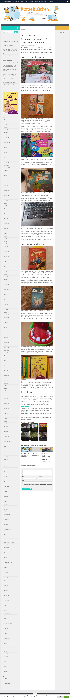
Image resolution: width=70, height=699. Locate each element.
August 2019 (6, 291)
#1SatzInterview (6, 466)
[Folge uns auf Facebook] (17, 28)
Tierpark (5, 651)
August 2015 (6, 413)
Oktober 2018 (6, 317)
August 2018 (6, 322)
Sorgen (5, 641)
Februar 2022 (6, 215)
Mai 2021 (5, 238)
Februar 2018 (6, 337)
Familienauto (6, 511)
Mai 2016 (5, 390)
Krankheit (5, 567)
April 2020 (5, 271)
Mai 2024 (5, 152)
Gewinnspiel (31, 1)
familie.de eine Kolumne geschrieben (29, 411)
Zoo (4, 668)
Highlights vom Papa (43, 1)
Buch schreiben (25, 27)
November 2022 (6, 193)
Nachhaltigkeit (6, 600)
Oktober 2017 (6, 347)
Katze (5, 539)
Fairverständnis (6, 509)
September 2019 (7, 289)
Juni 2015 (5, 418)
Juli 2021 (5, 233)
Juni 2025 (5, 119)
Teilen (5, 648)
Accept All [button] (66, 696)
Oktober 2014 (6, 438)
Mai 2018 (5, 329)
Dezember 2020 (6, 251)
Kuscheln (5, 570)
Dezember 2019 (6, 281)
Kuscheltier (6, 572)
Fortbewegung (6, 519)
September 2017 (7, 350)
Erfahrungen (6, 496)
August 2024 (6, 144)
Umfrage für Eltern (25, 406)
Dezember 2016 (6, 373)
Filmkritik (5, 516)
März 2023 (6, 182)
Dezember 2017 (6, 342)
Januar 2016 (6, 400)
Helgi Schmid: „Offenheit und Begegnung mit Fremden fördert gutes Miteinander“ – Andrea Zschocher (9, 74)
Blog (4, 481)
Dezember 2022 (6, 190)
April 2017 (5, 362)
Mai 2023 (5, 177)
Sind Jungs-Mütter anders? (13, 62)
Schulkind (5, 633)
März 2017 (6, 365)
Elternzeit (5, 494)
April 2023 (5, 180)
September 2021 (7, 228)
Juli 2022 (5, 203)
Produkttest (6, 615)
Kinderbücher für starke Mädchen (28, 416)
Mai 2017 (5, 360)
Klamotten (5, 554)
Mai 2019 (5, 299)
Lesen (5, 580)
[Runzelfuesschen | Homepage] (31, 13)
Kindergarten (6, 549)
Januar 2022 (6, 218)
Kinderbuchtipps (6, 544)
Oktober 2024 (6, 139)
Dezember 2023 (6, 160)
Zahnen (5, 666)
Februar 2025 (6, 129)
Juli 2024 (5, 147)
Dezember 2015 (6, 403)
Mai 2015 (5, 421)
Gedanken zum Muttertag (8, 55)
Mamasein (5, 587)
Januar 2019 (6, 309)
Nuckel (5, 605)
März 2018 (6, 335)
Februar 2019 (6, 307)
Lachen (5, 575)
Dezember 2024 (6, 134)
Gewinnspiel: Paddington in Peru (9, 45)
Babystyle (5, 476)
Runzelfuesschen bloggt (8, 623)
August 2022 (6, 200)
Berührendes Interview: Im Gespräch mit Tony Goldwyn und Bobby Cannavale (46, 456)
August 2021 (6, 231)
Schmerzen (6, 628)
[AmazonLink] (10, 113)
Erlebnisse (5, 499)
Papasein (5, 610)
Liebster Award (6, 585)
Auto (4, 468)
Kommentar (24, 469)
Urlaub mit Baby (6, 658)
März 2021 (6, 243)
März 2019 (6, 304)
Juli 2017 (5, 355)
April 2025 (5, 124)
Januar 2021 (6, 248)
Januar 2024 (6, 157)
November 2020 (6, 253)
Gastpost (5, 521)
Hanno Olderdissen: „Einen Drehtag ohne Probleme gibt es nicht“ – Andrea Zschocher (9, 66)
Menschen (5, 590)
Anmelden (5, 678)
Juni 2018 (5, 327)
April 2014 (5, 454)
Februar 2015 (6, 428)
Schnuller (5, 630)
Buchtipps (32, 27)
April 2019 (5, 302)
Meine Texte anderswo (22, 1)
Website (23, 480)
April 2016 (5, 393)
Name (23, 476)
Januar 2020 (6, 279)
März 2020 (6, 274)
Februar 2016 (6, 398)
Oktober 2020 (6, 256)
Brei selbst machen (7, 483)
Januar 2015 (6, 431)
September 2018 (7, 319)
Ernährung (5, 501)
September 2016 (7, 380)
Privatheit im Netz (7, 613)
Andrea (24, 45)
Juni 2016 (5, 388)
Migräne (5, 592)
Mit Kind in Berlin (7, 595)
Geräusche (6, 524)
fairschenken (6, 506)
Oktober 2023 (6, 165)
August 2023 (6, 170)
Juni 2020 (5, 266)
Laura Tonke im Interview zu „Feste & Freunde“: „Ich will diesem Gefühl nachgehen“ (10, 77)
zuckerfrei (5, 671)
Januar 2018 (6, 340)
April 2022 (5, 210)
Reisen (36, 1)
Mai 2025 (5, 122)
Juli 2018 (5, 324)
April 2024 (5, 155)
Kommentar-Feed (7, 683)
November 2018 (6, 314)
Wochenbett (6, 661)
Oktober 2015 (6, 408)
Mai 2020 (5, 269)
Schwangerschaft (7, 638)
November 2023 (6, 162)
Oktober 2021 (6, 226)
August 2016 (6, 383)
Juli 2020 (5, 264)
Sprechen (5, 646)
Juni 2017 (5, 357)
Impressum (15, 1)
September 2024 (7, 142)
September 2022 (7, 198)
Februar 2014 (6, 459)
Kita (4, 552)
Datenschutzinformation (6, 1)
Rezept (5, 620)
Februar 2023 (6, 185)
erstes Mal (5, 504)
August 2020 (6, 261)
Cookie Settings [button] (60, 696)
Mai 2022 (5, 208)
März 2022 (6, 213)
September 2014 (7, 441)
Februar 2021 (6, 246)
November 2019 (6, 284)
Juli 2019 (5, 294)
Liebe (5, 582)
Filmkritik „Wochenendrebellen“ (9, 82)
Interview (5, 534)
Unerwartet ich (6, 656)
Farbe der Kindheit (7, 514)
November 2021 (6, 223)
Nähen (5, 603)
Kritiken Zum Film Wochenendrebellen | (11, 80)
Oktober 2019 (6, 286)
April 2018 (5, 332)
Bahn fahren (6, 478)
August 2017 (6, 352)
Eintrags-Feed (6, 680)
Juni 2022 (5, 205)
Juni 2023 (5, 175)
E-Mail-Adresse (41, 476)
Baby (5, 471)
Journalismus (39, 27)
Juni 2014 (5, 449)
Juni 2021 (5, 236)
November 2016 (6, 375)
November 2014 (6, 436)
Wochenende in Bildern (8, 663)
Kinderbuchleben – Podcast (9, 542)
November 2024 (6, 137)
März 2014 (6, 456)
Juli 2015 (5, 416)
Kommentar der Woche (8, 562)
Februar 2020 (6, 276)
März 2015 (6, 426)
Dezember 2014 (6, 433)
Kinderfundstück (7, 547)
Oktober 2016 (6, 378)
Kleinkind (5, 557)
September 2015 (7, 411)
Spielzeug (5, 643)
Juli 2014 (5, 446)
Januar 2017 (6, 370)
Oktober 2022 (6, 195)
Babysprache (6, 473)
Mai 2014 (5, 451)
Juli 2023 (5, 172)
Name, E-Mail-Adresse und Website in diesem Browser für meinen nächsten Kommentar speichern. (37, 485)
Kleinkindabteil (6, 559)
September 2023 (7, 167)
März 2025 (6, 127)
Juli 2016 (5, 385)
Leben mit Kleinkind (7, 577)
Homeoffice (6, 532)
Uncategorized (6, 653)
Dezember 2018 (6, 312)
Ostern (5, 608)
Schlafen (5, 625)
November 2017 (6, 345)
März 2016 (6, 395)
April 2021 (5, 241)
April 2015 (5, 423)
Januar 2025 (6, 132)
